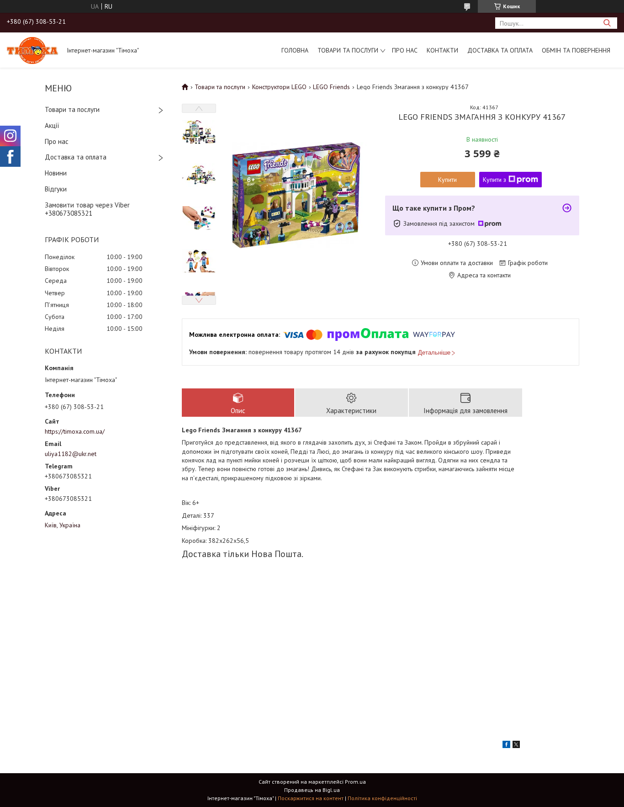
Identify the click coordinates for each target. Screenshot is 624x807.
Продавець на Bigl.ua (312, 789)
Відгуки (56, 189)
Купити (447, 179)
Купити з (494, 179)
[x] (516, 746)
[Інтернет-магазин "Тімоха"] (32, 50)
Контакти (442, 50)
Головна (294, 50)
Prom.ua (355, 781)
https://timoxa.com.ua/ (75, 431)
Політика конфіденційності (382, 798)
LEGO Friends (331, 87)
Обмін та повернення (576, 50)
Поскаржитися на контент (311, 798)
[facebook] (506, 746)
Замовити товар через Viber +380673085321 (87, 209)
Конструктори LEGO (279, 87)
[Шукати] (607, 23)
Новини (56, 173)
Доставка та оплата (500, 50)
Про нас (405, 50)
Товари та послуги (347, 50)
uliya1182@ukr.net (70, 454)
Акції (52, 125)
